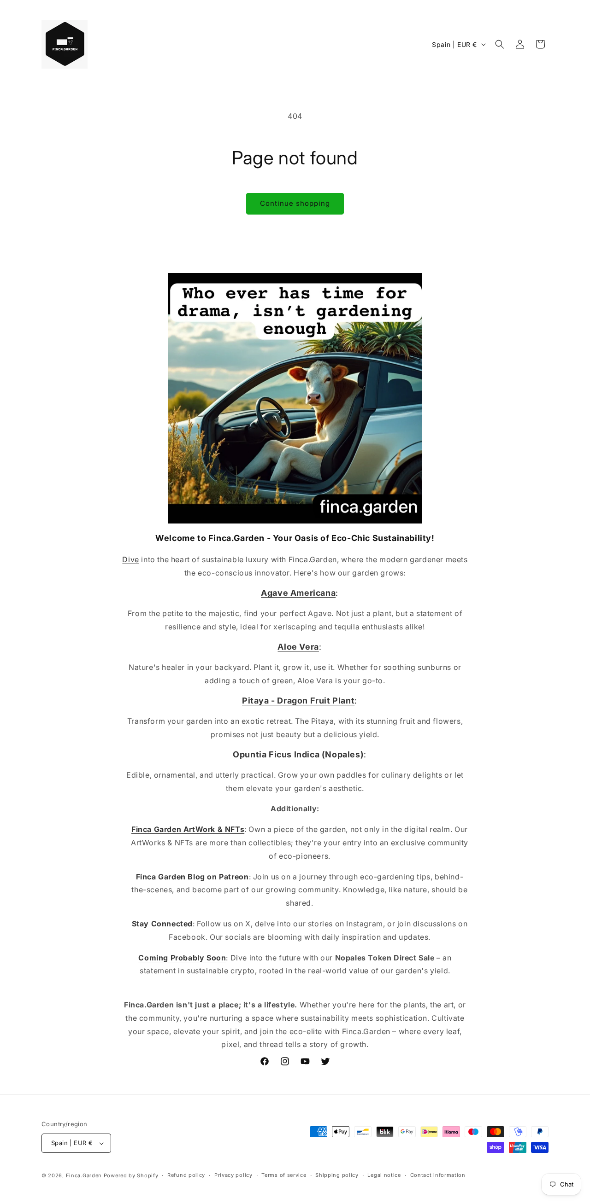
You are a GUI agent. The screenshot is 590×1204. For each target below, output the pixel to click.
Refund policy (186, 1175)
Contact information (438, 1175)
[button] (500, 44)
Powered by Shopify (131, 1175)
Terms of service (283, 1175)
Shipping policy (337, 1175)
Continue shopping (295, 203)
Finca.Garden (84, 1175)
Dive (130, 559)
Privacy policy (233, 1175)
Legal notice (384, 1175)
